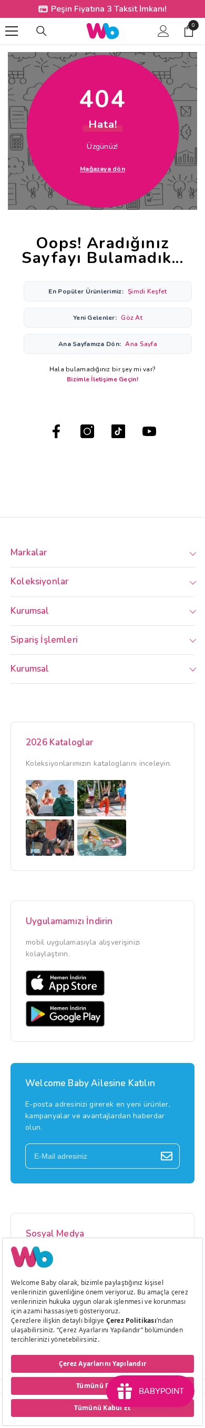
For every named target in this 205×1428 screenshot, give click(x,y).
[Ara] (41, 31)
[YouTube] (149, 431)
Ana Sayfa (141, 344)
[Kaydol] (167, 1156)
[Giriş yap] (163, 31)
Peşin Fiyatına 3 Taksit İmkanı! (109, 9)
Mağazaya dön (102, 169)
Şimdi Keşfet (147, 291)
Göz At (131, 317)
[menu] (11, 31)
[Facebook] (56, 431)
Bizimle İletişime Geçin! (102, 379)
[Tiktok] (118, 431)
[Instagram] (87, 431)
